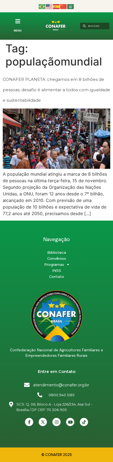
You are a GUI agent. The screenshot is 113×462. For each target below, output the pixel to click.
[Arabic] (70, 6)
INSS (56, 270)
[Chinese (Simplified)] (63, 6)
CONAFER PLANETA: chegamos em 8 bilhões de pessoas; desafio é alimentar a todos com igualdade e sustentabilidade (56, 90)
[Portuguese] (42, 6)
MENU (18, 30)
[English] (49, 6)
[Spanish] (56, 6)
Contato (56, 276)
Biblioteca (56, 252)
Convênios (56, 258)
